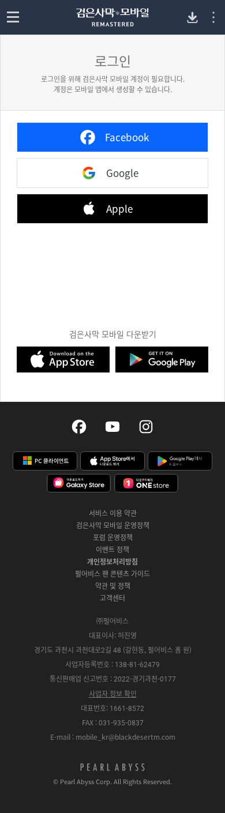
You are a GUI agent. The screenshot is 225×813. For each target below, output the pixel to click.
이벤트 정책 (112, 549)
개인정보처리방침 (112, 561)
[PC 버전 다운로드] (192, 17)
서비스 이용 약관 (113, 513)
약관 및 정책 (112, 586)
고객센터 (112, 598)
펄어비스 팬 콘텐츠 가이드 (112, 574)
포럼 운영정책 (113, 537)
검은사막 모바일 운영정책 (112, 525)
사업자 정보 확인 (113, 693)
